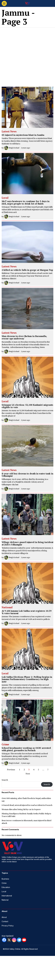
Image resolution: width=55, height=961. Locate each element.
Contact (5, 921)
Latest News (9, 131)
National (7, 607)
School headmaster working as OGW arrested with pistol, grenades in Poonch (26, 749)
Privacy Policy (8, 926)
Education (6, 887)
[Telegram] (19, 940)
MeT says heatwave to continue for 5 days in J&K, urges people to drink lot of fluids (25, 202)
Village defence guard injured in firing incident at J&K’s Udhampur (27, 543)
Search (5, 780)
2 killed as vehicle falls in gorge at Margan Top (27, 270)
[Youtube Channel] (24, 940)
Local (5, 197)
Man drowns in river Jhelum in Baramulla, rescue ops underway (24, 337)
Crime (5, 744)
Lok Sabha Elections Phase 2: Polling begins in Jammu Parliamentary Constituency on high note (27, 679)
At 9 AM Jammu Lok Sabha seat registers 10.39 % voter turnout (26, 612)
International (7, 896)
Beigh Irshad (14, 148)
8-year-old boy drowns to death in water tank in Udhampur (27, 474)
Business (5, 879)
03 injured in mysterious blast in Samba (23, 135)
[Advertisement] (27, 56)
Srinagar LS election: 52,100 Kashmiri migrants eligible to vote (27, 406)
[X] (9, 940)
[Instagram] (14, 940)
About (4, 917)
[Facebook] (4, 940)
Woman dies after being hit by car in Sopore (21, 809)
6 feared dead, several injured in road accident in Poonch (27, 805)
